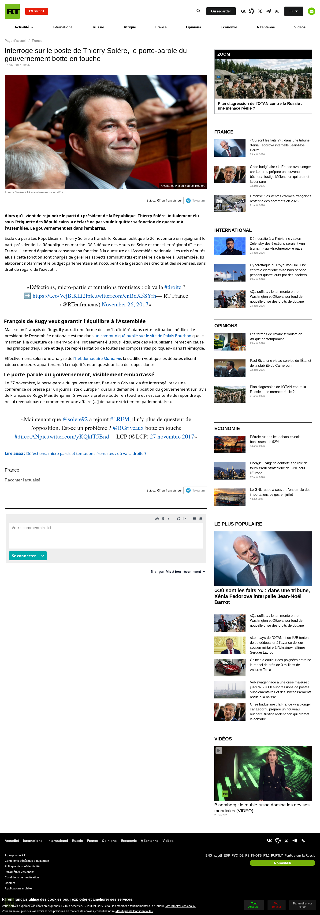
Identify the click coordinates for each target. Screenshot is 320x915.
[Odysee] (251, 11)
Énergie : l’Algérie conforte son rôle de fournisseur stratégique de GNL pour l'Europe (279, 468)
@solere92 (75, 419)
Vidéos (299, 27)
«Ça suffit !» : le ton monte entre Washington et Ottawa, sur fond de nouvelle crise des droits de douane (277, 296)
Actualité (22, 27)
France (161, 27)
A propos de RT (15, 855)
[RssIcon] (277, 11)
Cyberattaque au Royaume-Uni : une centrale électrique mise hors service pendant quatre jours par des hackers (278, 270)
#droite (172, 287)
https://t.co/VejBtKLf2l (60, 295)
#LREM (119, 419)
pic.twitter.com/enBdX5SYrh (121, 295)
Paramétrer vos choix (19, 872)
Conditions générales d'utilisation (27, 860)
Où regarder (221, 11)
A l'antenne (266, 27)
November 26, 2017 (125, 304)
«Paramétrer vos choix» (180, 906)
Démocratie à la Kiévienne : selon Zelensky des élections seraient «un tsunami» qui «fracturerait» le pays (277, 243)
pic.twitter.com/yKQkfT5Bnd (74, 436)
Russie (98, 27)
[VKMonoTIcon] (243, 11)
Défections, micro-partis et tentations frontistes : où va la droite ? (75, 453)
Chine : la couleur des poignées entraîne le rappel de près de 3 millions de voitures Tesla (280, 665)
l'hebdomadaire (97, 358)
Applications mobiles (19, 888)
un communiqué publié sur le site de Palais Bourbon (142, 335)
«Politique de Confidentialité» (134, 911)
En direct (36, 11)
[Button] (311, 11)
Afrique (130, 27)
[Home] (12, 11)
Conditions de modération (22, 877)
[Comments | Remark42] (106, 545)
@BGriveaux (128, 427)
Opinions (193, 27)
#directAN (27, 436)
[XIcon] (260, 11)
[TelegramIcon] (268, 11)
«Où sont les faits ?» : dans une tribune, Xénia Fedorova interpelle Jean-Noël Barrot (280, 145)
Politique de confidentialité (22, 866)
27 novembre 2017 (172, 436)
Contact (10, 883)
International (63, 27)
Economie (229, 27)
